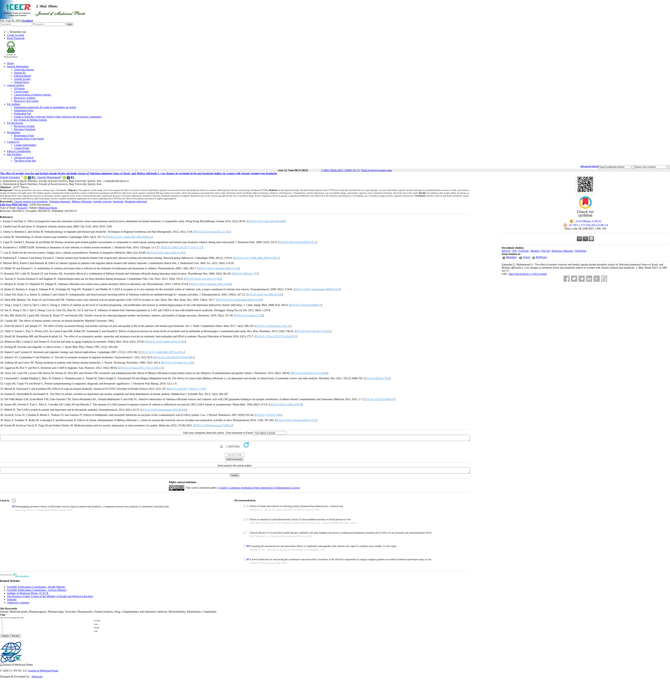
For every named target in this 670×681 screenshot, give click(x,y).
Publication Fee (22, 113)
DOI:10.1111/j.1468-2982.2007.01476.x (161, 352)
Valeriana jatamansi (59, 201)
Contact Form (21, 148)
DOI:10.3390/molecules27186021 (213, 425)
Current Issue (21, 91)
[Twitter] (574, 279)
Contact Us (13, 141)
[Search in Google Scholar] (29, 178)
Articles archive (15, 85)
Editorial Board (22, 75)
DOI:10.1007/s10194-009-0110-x (297, 242)
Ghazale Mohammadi (49, 177)
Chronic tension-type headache (31, 201)
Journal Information (18, 66)
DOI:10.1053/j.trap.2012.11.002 (212, 231)
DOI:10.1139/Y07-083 (268, 414)
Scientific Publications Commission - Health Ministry (36, 586)
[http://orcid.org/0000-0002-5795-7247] (25, 178)
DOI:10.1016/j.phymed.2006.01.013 (218, 268)
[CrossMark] (585, 218)
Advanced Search (24, 157)
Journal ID (20, 72)
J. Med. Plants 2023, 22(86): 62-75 (340, 170)
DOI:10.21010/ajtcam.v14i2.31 (273, 325)
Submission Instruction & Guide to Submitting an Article (45, 107)
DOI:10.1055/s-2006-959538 (286, 404)
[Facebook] (567, 279)
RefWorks (580, 250)
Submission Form (23, 110)
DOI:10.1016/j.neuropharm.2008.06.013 (317, 289)
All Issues (19, 88)
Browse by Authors (24, 97)
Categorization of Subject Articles (32, 94)
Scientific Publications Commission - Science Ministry (37, 590)
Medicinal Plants (48, 207)
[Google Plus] (597, 279)
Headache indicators (136, 201)
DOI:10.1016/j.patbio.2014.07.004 (166, 341)
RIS (514, 250)
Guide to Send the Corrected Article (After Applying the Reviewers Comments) (58, 116)
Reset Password (15, 38)
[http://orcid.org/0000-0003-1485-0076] (64, 178)
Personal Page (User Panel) (29, 138)
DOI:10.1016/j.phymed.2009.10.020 (210, 284)
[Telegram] (582, 279)
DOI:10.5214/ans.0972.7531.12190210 (141, 367)
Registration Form (24, 135)
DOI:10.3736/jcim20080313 (305, 305)
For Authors (13, 104)
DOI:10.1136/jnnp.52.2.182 (177, 362)
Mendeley (511, 257)
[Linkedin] (589, 279)
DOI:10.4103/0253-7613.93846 (309, 373)
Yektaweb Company (18, 602)
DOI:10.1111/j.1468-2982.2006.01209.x (256, 257)
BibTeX (506, 250)
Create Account (15, 35)
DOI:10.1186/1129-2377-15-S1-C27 (182, 247)
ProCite (545, 250)
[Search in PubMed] (33, 178)
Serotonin (118, 201)
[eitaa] (604, 279)
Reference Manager (562, 250)
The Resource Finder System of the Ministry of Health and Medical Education (50, 596)
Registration (13, 132)
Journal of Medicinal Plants (43, 670)
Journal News (21, 82)
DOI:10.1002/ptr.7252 (377, 378)
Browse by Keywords (26, 100)
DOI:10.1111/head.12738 (249, 315)
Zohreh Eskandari (10, 177)
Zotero (526, 257)
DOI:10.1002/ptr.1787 (245, 273)
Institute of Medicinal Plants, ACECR (28, 593)
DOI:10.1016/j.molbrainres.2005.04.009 (239, 299)
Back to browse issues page (377, 170)
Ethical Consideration (19, 151)
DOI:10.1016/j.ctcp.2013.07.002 (203, 278)
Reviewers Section (24, 126)
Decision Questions (24, 129)
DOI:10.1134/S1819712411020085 (174, 357)
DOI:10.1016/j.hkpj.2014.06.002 (266, 221)
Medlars (535, 250)
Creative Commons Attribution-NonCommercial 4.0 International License (259, 487)
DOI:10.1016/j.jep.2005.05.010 (264, 294)
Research (22, 207)
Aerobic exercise (102, 201)
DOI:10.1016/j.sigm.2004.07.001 (166, 252)
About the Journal (24, 69)
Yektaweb (36, 676)
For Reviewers (15, 122)
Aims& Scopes (22, 78)
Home (10, 63)
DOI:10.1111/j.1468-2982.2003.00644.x (129, 236)
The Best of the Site (25, 160)
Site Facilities (14, 154)
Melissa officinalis (82, 201)
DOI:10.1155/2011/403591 (379, 399)
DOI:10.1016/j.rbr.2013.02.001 (313, 331)
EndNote (524, 250)
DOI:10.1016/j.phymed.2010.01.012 (296, 420)
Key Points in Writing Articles (30, 119)
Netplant (11, 599)
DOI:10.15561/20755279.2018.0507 (276, 336)
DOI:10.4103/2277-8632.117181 (186, 388)
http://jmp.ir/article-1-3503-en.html (528, 273)
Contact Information (25, 144)
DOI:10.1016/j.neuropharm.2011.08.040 (164, 409)
